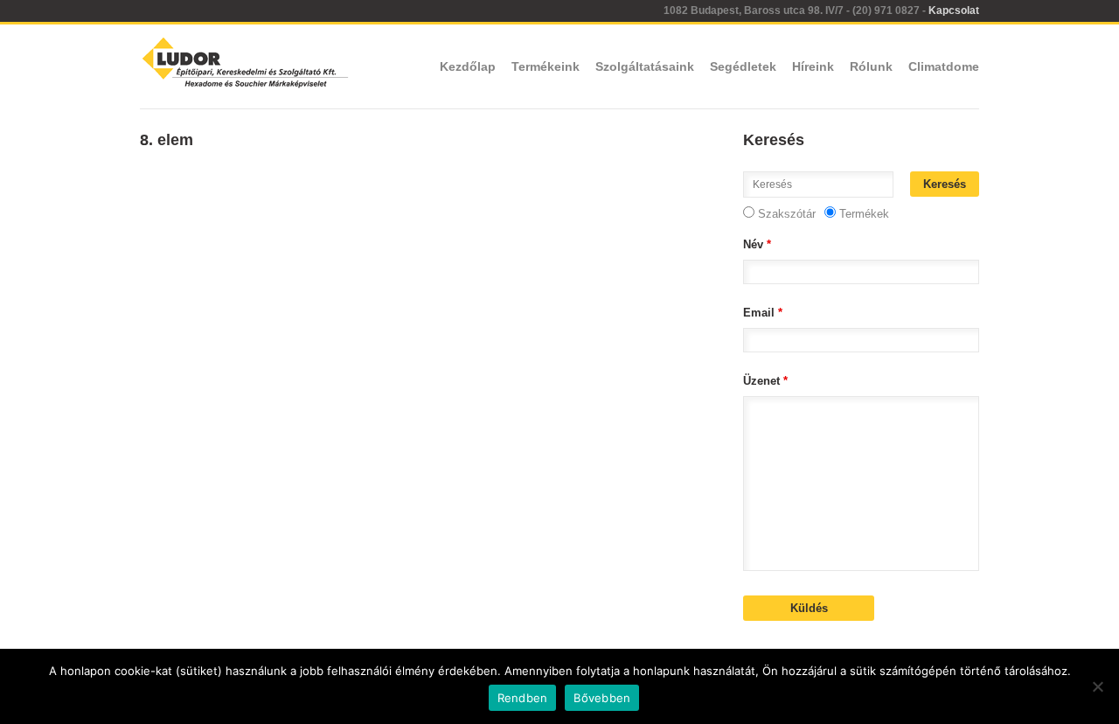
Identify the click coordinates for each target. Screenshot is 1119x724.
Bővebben (601, 698)
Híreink (813, 66)
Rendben (522, 698)
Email (762, 312)
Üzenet (765, 380)
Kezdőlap (468, 66)
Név (757, 244)
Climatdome (943, 66)
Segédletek (743, 66)
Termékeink (545, 66)
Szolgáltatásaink (644, 66)
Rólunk (871, 66)
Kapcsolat (953, 10)
